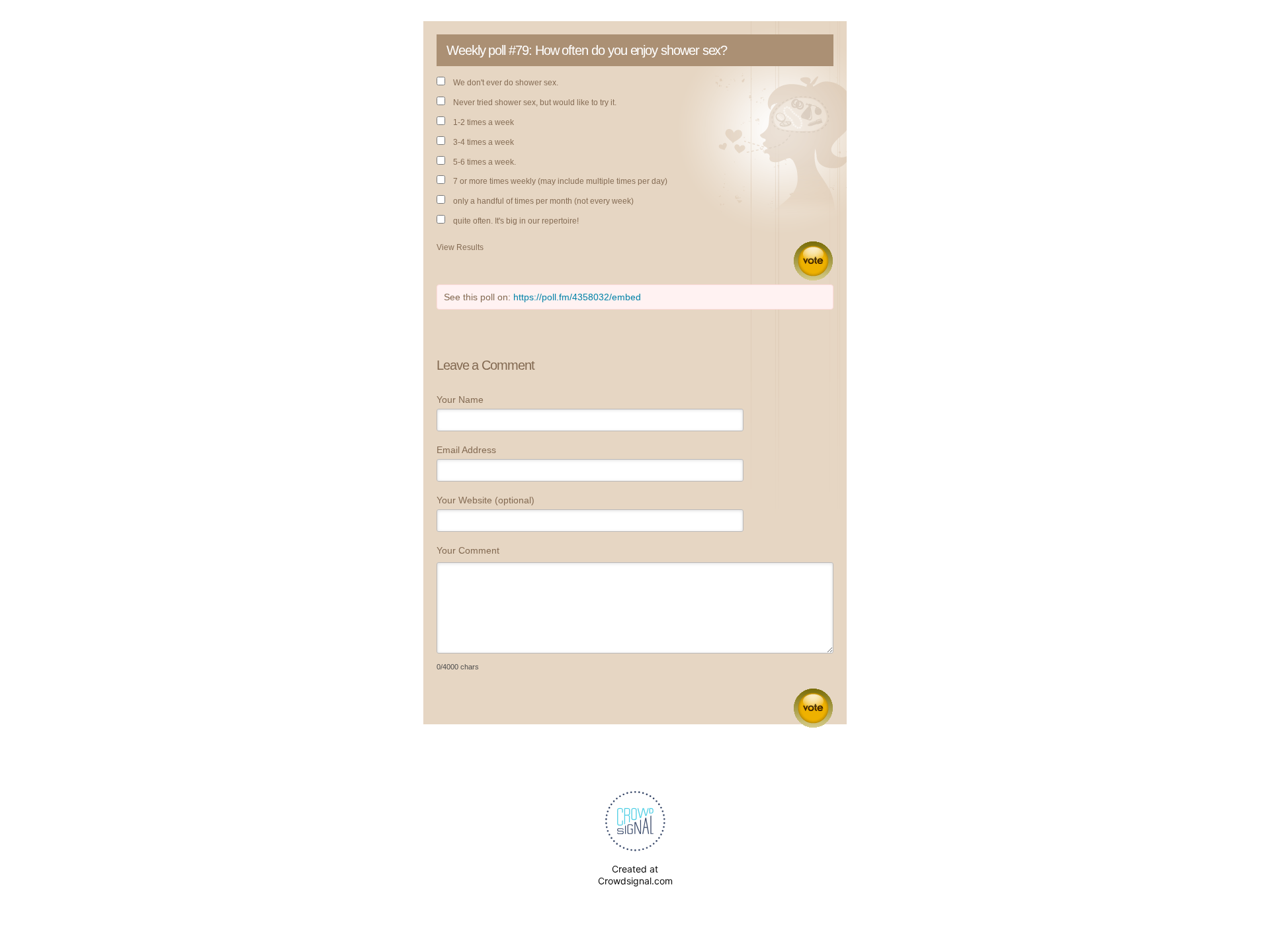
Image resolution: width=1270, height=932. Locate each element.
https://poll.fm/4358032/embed (577, 297)
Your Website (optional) (485, 500)
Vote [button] (813, 261)
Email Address (466, 450)
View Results (460, 247)
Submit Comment (813, 708)
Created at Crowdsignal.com (635, 874)
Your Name (460, 399)
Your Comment (468, 550)
